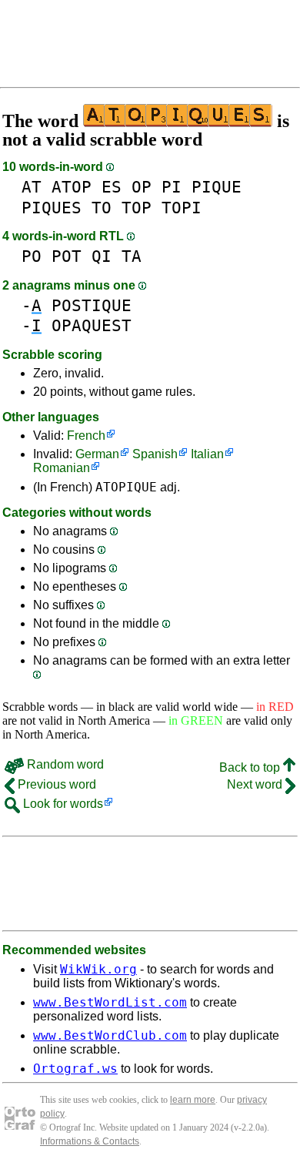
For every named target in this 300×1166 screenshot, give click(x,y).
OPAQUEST (92, 325)
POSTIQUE (92, 305)
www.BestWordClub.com (110, 1035)
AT (32, 186)
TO (102, 207)
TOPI (182, 207)
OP (142, 186)
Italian (207, 454)
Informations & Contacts (89, 1141)
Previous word (55, 784)
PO (32, 256)
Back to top (251, 767)
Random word (64, 764)
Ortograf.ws (75, 1068)
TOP (137, 207)
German (97, 454)
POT (67, 256)
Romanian (61, 467)
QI (102, 256)
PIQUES (52, 207)
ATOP (72, 186)
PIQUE (217, 186)
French (86, 435)
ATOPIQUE (126, 487)
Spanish (155, 454)
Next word (256, 784)
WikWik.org (98, 969)
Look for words (61, 803)
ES (112, 186)
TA (132, 256)
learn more (192, 1099)
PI (172, 186)
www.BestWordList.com (110, 1002)
